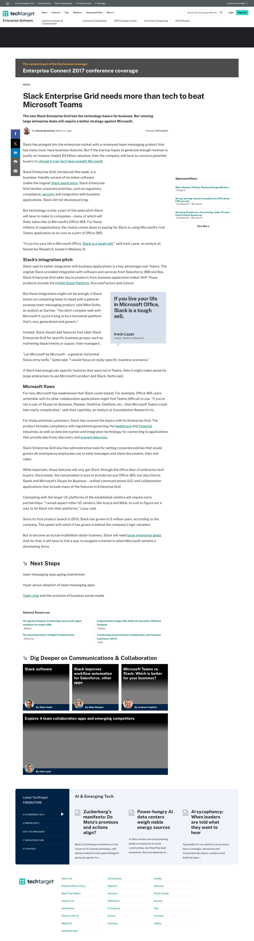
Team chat (31, 596)
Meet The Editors (71, 893)
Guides (158, 878)
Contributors (115, 878)
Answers (113, 893)
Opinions (159, 886)
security (48, 194)
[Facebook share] (15, 134)
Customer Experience (95, 20)
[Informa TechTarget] (7, 3)
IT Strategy (100, 3)
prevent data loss (94, 437)
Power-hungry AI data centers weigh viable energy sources (155, 819)
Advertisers (68, 908)
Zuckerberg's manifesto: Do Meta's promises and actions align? (100, 822)
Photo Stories (161, 893)
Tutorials (159, 915)
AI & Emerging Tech (24, 3)
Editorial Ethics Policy (74, 886)
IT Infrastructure (83, 3)
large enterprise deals (144, 535)
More (109, 12)
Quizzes (158, 900)
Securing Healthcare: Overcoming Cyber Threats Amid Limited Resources (202, 213)
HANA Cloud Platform (72, 283)
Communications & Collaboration (52, 22)
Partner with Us (70, 915)
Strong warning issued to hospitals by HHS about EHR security (202, 199)
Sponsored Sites (94, 12)
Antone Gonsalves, (45, 130)
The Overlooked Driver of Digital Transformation (48, 635)
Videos (157, 923)
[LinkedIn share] (15, 152)
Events (111, 915)
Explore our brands (236, 3)
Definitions (114, 900)
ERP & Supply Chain (125, 20)
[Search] (221, 13)
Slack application (64, 183)
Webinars (77, 12)
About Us (67, 878)
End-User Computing (156, 20)
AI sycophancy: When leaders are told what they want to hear (207, 822)
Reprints (112, 886)
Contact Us (68, 900)
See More (203, 226)
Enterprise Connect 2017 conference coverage (80, 70)
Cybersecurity (44, 3)
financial (145, 426)
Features (56, 12)
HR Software (182, 20)
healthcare (123, 426)
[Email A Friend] (15, 171)
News (44, 12)
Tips (67, 12)
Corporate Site (70, 930)
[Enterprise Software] (19, 9)
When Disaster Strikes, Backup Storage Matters (202, 187)
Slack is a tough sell (98, 243)
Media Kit (67, 923)
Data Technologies (63, 3)
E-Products (114, 908)
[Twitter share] (15, 143)
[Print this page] (15, 162)
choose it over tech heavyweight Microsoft (70, 161)
